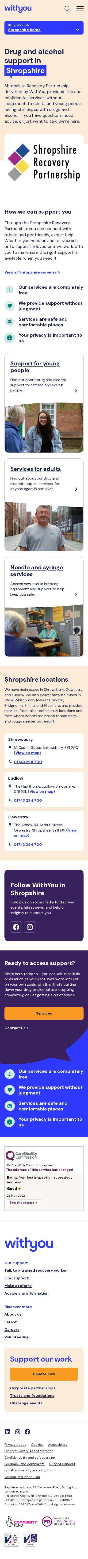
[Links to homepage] (44, 1245)
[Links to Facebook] (27, 1431)
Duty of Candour (62, 1464)
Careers (11, 1329)
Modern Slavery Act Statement (28, 1451)
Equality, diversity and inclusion (28, 1470)
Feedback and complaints (24, 1464)
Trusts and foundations (32, 1395)
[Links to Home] (17, 9)
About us (13, 1314)
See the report (22, 1202)
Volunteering (16, 1337)
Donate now (44, 1373)
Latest (10, 1322)
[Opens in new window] (16, 927)
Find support (16, 1278)
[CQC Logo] (44, 1156)
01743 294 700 (28, 761)
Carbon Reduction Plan (22, 1477)
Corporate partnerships (32, 1388)
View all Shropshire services (30, 272)
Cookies (37, 1444)
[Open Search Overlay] (67, 8)
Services (44, 1013)
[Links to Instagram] (17, 1431)
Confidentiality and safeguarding (29, 1457)
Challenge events (26, 1403)
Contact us (15, 1027)
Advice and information (26, 1293)
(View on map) (27, 752)
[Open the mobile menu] (80, 8)
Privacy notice (15, 1444)
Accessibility (57, 1444)
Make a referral (18, 1285)
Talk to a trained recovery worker (35, 1270)
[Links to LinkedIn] (7, 1431)
